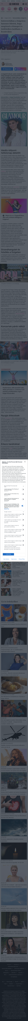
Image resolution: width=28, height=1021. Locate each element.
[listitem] (14, 486)
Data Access (14, 559)
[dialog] (14, 510)
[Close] (25, 462)
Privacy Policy (22, 559)
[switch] (23, 489)
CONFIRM (8, 554)
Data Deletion (6, 559)
